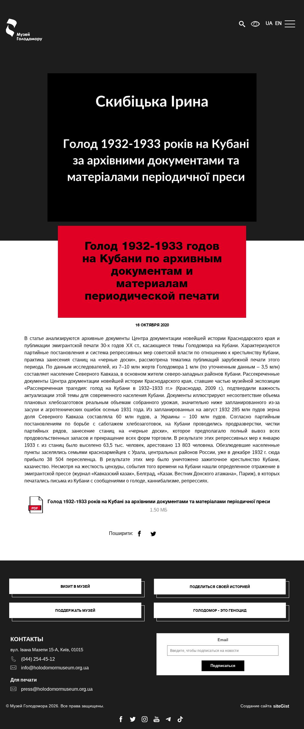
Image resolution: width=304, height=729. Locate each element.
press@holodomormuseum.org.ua (57, 689)
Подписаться (222, 665)
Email (223, 640)
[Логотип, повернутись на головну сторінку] (24, 30)
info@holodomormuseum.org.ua (55, 667)
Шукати (221, 24)
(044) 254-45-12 (38, 659)
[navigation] (291, 23)
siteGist (281, 706)
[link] (78, 613)
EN (278, 24)
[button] (78, 589)
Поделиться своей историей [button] (220, 587)
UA (269, 24)
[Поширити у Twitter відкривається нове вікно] (157, 531)
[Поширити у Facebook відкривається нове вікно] (143, 531)
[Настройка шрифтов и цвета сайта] (255, 24)
